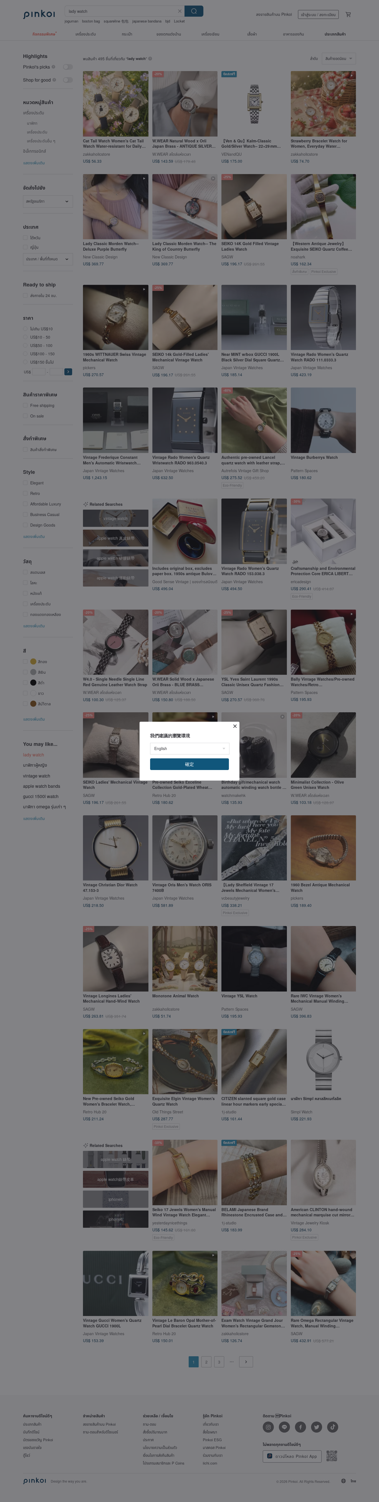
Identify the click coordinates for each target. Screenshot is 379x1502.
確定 (189, 764)
